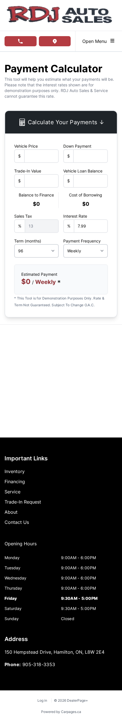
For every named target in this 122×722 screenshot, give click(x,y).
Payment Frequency (82, 241)
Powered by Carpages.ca (61, 712)
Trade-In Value (27, 171)
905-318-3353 (38, 664)
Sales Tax (23, 216)
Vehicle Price (26, 146)
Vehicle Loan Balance (82, 171)
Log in (42, 700)
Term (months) (27, 241)
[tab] (21, 546)
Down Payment (77, 146)
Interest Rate (75, 216)
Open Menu (96, 41)
